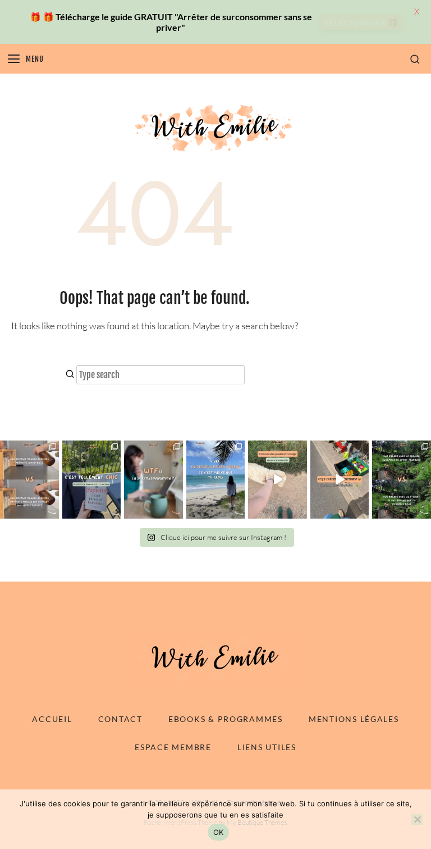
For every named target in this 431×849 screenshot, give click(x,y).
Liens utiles (266, 747)
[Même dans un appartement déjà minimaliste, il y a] (339, 480)
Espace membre (173, 747)
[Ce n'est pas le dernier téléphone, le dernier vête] (401, 480)
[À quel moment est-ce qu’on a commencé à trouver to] (153, 480)
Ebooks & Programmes (225, 719)
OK (218, 832)
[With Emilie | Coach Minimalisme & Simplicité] (215, 127)
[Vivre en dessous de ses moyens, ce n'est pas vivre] (215, 480)
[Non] (417, 819)
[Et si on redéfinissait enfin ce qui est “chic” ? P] (91, 480)
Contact (120, 719)
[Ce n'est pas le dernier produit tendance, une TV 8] (29, 480)
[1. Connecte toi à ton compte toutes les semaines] (277, 480)
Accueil (52, 719)
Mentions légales (354, 719)
